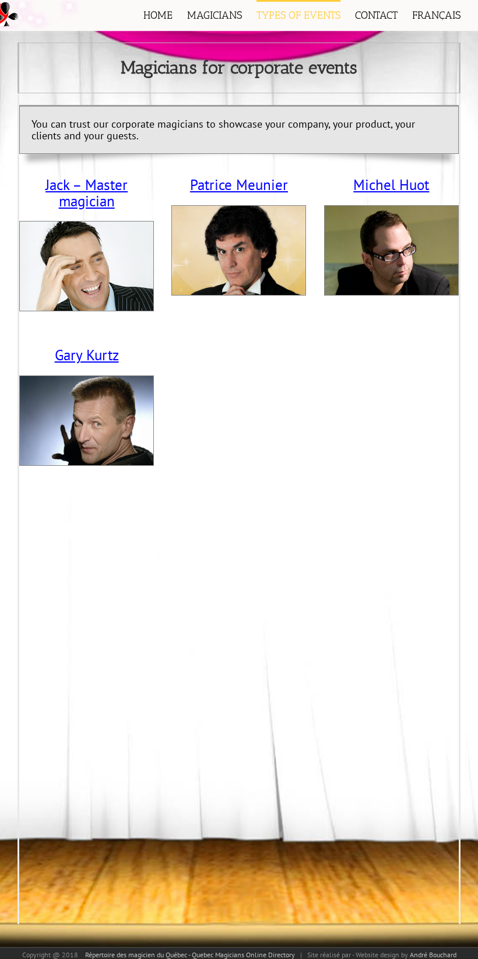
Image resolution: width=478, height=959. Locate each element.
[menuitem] (165, 15)
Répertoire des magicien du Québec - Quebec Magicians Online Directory (188, 954)
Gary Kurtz (87, 355)
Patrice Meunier (239, 184)
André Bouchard (433, 954)
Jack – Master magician (86, 192)
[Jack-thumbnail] (86, 227)
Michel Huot (391, 184)
